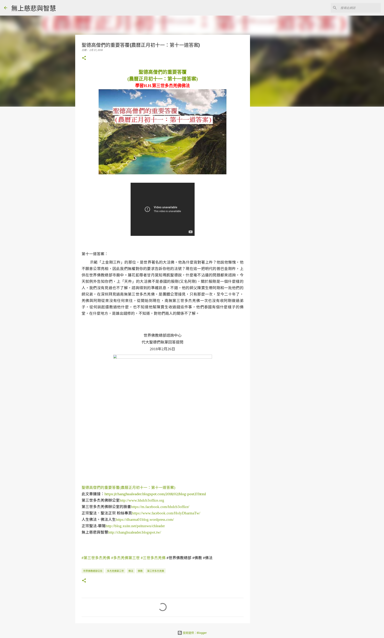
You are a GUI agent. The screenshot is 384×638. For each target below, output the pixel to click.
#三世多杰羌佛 (153, 558)
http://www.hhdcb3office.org (142, 500)
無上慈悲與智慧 (33, 8)
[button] (84, 58)
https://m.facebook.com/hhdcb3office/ (160, 507)
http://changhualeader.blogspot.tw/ (134, 532)
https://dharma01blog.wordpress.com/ (145, 519)
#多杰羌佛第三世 (125, 558)
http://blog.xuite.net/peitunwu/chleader (135, 526)
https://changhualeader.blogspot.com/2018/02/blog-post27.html (155, 494)
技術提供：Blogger (194, 632)
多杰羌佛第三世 (115, 571)
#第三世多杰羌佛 (96, 558)
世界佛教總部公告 (92, 571)
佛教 (140, 571)
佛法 (130, 571)
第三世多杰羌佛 (155, 571)
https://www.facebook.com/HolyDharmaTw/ (166, 513)
